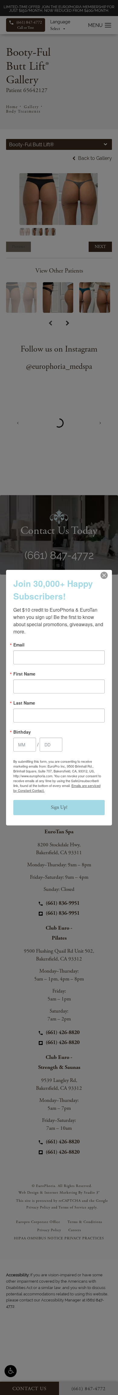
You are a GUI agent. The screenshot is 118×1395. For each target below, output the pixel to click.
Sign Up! (59, 807)
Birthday (22, 732)
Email (19, 645)
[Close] (104, 575)
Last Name (24, 703)
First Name (24, 674)
